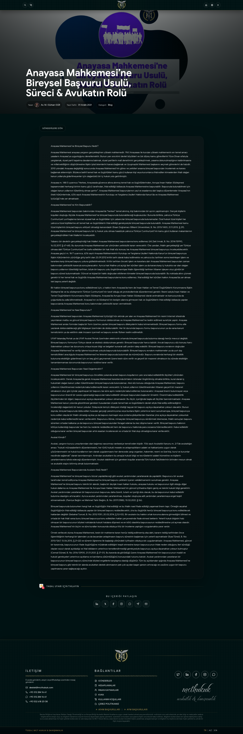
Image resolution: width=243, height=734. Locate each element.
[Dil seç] (212, 5)
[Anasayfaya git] (206, 5)
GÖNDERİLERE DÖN (52, 128)
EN (215, 730)
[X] (105, 604)
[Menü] (218, 5)
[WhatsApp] (129, 604)
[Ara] (24, 5)
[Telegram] (138, 604)
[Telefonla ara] (30, 5)
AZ (210, 730)
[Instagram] (121, 604)
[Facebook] (113, 604)
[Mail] (146, 604)
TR (205, 730)
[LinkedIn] (97, 604)
